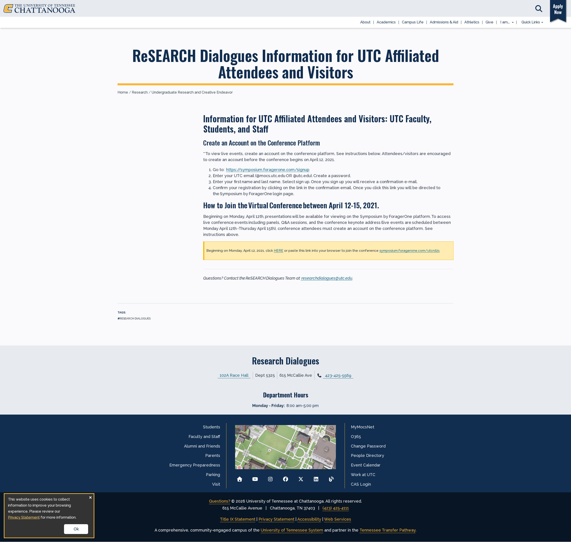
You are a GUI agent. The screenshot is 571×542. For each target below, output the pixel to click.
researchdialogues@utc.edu (326, 278)
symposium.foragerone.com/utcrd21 (409, 251)
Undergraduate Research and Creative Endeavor (192, 92)
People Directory (367, 455)
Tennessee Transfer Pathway (388, 530)
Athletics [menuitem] (471, 22)
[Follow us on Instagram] (270, 478)
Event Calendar (366, 465)
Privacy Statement (276, 519)
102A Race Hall (234, 375)
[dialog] (49, 516)
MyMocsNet (362, 427)
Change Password (368, 446)
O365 (356, 436)
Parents (212, 455)
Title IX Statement (237, 519)
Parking (213, 474)
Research (140, 92)
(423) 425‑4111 (336, 508)
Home (123, 92)
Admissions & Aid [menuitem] (444, 22)
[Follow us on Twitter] (301, 478)
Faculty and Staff (204, 436)
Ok (76, 529)
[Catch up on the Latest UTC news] (331, 478)
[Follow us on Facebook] (286, 478)
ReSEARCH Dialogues (135, 318)
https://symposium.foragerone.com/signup (267, 169)
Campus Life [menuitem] (413, 22)
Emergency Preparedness (194, 465)
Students (211, 427)
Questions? (219, 501)
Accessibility (309, 519)
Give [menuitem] (489, 22)
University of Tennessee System (292, 530)
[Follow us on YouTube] (255, 478)
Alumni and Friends (202, 446)
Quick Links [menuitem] (529, 22)
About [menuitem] (365, 22)
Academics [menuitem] (386, 22)
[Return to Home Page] (240, 478)
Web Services (337, 519)
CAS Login (361, 484)
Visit (216, 484)
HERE (278, 251)
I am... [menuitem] (503, 22)
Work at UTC (363, 474)
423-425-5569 (338, 375)
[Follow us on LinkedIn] (316, 478)
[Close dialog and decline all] (90, 496)
